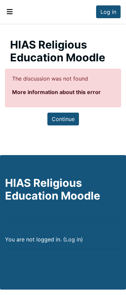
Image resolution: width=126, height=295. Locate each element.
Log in (108, 11)
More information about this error (56, 92)
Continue (63, 119)
